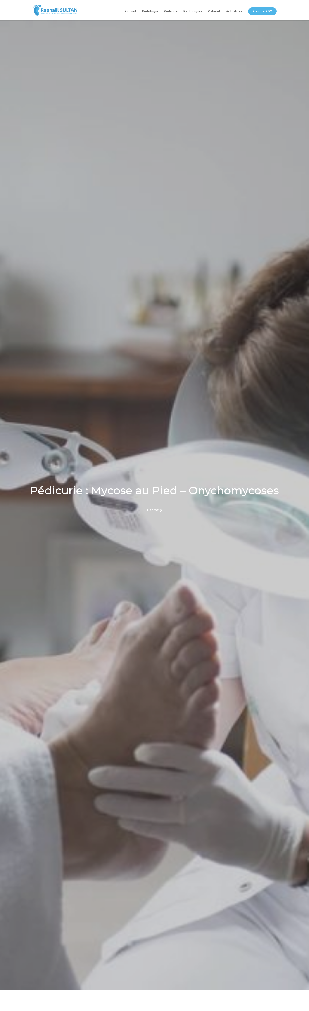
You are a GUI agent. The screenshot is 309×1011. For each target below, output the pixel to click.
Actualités (234, 11)
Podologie (150, 11)
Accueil (130, 11)
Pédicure (171, 11)
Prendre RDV (262, 11)
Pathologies (192, 11)
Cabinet (214, 11)
